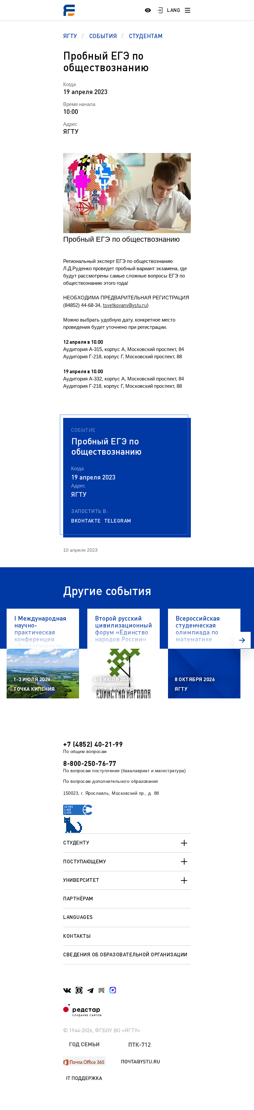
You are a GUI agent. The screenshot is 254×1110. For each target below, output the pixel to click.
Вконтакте (86, 521)
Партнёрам (78, 898)
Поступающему (84, 861)
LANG (174, 10)
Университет (81, 880)
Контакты (77, 936)
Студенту (76, 842)
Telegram (117, 521)
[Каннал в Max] (112, 990)
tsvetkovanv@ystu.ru (125, 305)
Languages (78, 917)
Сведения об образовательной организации (125, 954)
